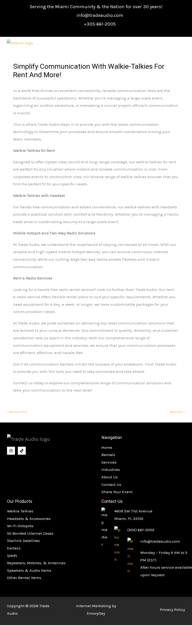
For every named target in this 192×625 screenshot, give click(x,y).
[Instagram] (11, 451)
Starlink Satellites (23, 540)
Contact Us (111, 484)
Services (109, 462)
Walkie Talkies (20, 511)
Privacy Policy (172, 609)
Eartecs (14, 548)
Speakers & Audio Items (29, 570)
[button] (177, 43)
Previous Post (16, 412)
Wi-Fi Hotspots (20, 525)
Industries (110, 469)
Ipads (12, 555)
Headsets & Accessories (29, 518)
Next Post (178, 412)
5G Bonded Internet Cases (30, 533)
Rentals (108, 454)
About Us (109, 477)
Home (106, 447)
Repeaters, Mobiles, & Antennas (36, 562)
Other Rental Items (24, 577)
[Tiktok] (22, 451)
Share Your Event (117, 491)
